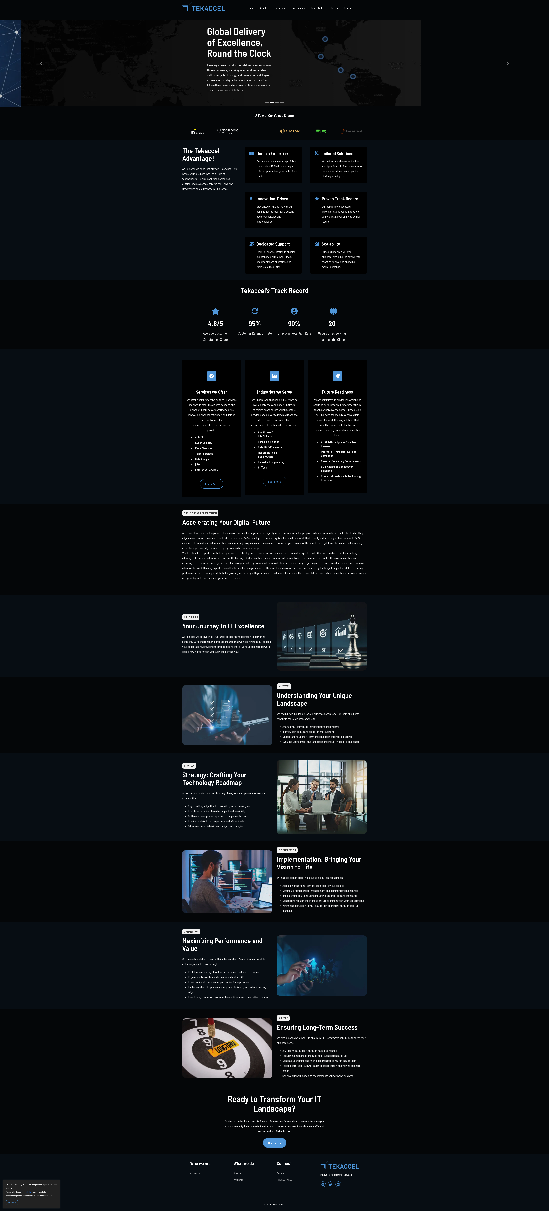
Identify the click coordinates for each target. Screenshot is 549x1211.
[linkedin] (338, 1183)
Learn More (211, 482)
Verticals (238, 1178)
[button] (41, 63)
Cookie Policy (26, 1192)
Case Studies (317, 8)
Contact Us (274, 1141)
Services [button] (280, 8)
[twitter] (330, 1183)
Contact (347, 8)
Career (334, 8)
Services (238, 1172)
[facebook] (323, 1183)
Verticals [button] (298, 8)
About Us (264, 8)
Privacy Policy (284, 1178)
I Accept (12, 1202)
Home (251, 8)
